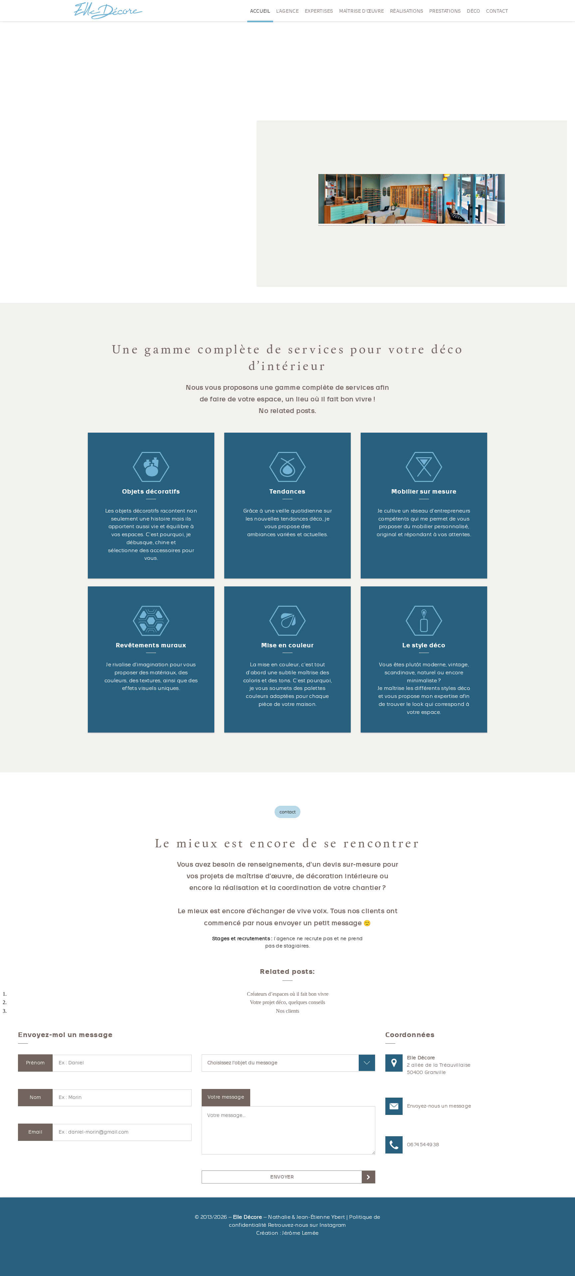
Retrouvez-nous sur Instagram (307, 1225)
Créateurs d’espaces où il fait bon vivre (287, 994)
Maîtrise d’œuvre (361, 11)
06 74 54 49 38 (423, 1145)
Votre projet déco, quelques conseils (287, 1002)
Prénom (35, 1063)
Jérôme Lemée (300, 1233)
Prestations (445, 11)
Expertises (319, 11)
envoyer (282, 1177)
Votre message (226, 1097)
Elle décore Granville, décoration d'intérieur (108, 10)
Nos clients (287, 1011)
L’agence (287, 11)
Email (35, 1132)
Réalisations (407, 11)
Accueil (260, 11)
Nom (35, 1097)
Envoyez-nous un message (439, 1106)
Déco (473, 11)
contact (497, 11)
